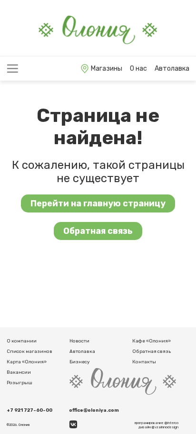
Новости (79, 341)
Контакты (144, 362)
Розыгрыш (19, 383)
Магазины (106, 69)
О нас (138, 69)
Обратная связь (98, 231)
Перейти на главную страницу (98, 203)
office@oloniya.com (94, 410)
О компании (22, 341)
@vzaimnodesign (165, 427)
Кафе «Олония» (151, 341)
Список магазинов (29, 351)
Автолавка (172, 69)
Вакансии (19, 372)
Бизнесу (79, 362)
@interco (171, 423)
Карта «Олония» (27, 362)
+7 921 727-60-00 (29, 410)
